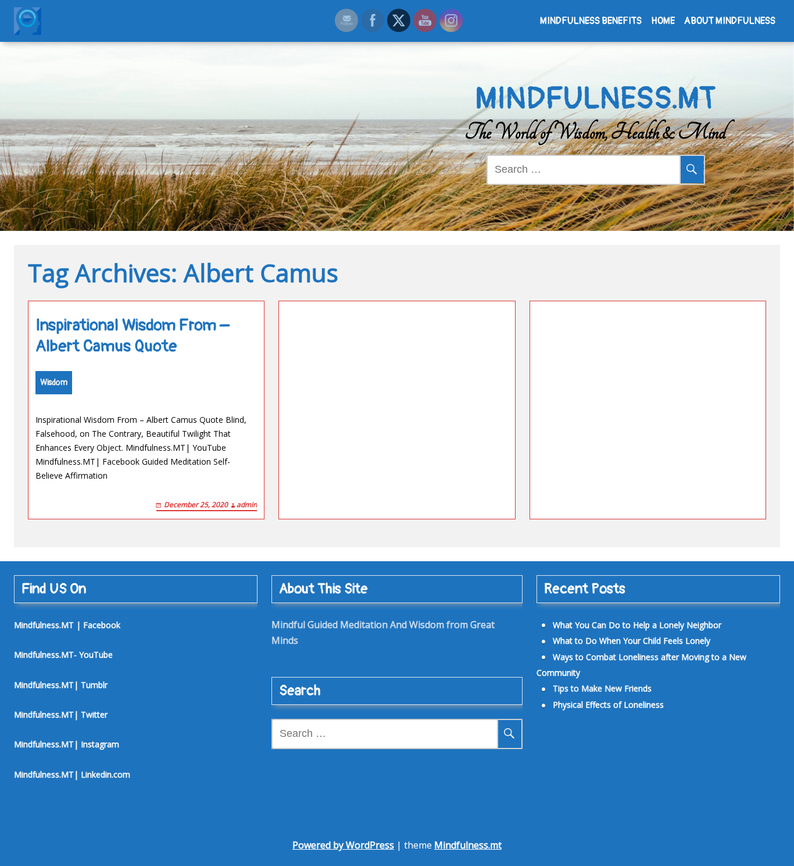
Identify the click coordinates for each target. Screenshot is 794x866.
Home (663, 21)
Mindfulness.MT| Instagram (66, 744)
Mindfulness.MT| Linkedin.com (72, 774)
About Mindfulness (729, 21)
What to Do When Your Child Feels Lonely (631, 640)
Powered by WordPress (343, 845)
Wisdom (53, 382)
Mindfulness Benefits (591, 21)
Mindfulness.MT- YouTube (63, 654)
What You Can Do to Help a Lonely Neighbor (637, 624)
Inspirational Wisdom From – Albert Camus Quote (132, 336)
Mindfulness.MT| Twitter (61, 714)
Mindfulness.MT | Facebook (67, 624)
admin (247, 504)
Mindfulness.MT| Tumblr (61, 684)
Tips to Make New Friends (602, 688)
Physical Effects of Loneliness (608, 704)
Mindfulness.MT (595, 98)
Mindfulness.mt (468, 845)
